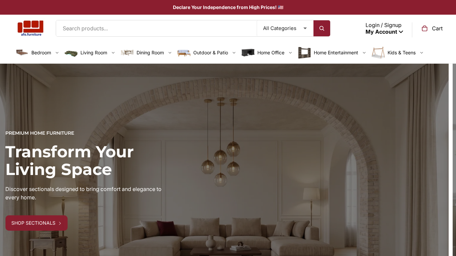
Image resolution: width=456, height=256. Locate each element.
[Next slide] (446, 183)
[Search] (321, 28)
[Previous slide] (10, 183)
